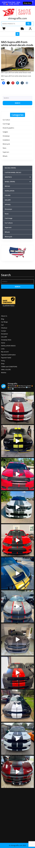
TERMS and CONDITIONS (9, 367)
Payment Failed (6, 358)
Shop (2, 363)
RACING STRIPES (10, 168)
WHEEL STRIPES (18, 181)
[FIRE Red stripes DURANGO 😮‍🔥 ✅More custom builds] (17, 673)
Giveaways (6, 136)
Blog (2, 319)
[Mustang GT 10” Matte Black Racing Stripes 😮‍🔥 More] (17, 639)
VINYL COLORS (6, 369)
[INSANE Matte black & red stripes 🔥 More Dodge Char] (17, 772)
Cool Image (6, 124)
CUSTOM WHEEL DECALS (13, 172)
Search (28, 23)
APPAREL (8, 204)
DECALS (7, 186)
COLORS (7, 195)
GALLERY (8, 200)
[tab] (17, 34)
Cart (2, 325)
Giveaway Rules (6, 340)
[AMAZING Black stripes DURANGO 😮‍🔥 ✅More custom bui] (17, 739)
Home (3, 343)
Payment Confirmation (8, 355)
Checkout (4, 328)
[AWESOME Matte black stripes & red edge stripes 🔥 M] (17, 606)
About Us (4, 316)
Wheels (5, 156)
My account (5, 352)
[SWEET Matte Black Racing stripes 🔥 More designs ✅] (17, 540)
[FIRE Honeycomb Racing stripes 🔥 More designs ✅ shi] (17, 408)
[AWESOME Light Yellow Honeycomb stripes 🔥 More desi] (17, 441)
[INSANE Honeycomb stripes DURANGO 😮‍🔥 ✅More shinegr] (17, 474)
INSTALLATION (9, 191)
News (4, 148)
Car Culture (6, 120)
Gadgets (5, 132)
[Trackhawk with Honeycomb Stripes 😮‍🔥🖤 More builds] (17, 507)
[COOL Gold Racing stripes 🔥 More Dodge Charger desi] (17, 573)
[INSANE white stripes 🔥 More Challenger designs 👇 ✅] (17, 706)
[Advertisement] (17, 814)
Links (2, 349)
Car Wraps (4, 322)
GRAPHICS (18, 177)
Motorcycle (6, 144)
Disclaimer (4, 334)
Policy (3, 361)
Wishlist (3, 372)
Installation (6, 140)
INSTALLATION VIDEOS (8, 346)
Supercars (6, 152)
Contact (3, 331)
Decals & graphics (8, 128)
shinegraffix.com (17, 18)
